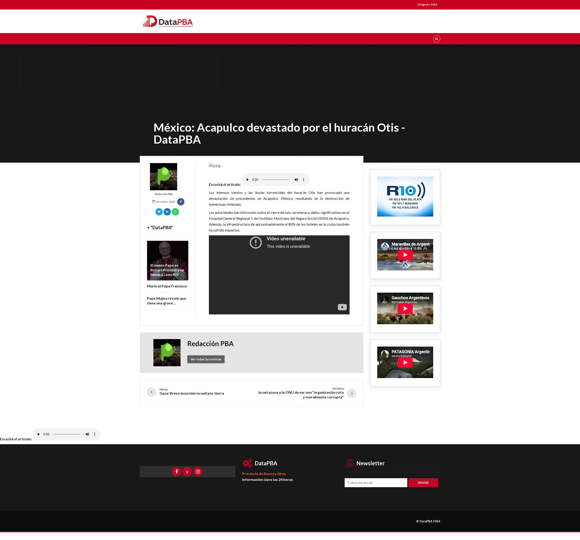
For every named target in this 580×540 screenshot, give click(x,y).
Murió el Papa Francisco (167, 286)
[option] (279, 166)
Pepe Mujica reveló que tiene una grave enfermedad (166, 303)
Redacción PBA (163, 194)
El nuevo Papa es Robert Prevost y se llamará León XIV (167, 270)
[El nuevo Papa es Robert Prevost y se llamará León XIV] (167, 261)
